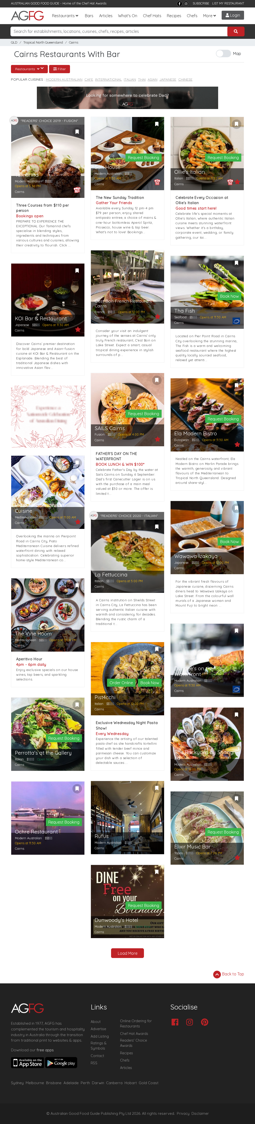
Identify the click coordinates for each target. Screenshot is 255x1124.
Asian (152, 79)
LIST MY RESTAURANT (228, 3)
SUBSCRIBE (201, 3)
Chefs (192, 15)
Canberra (114, 1082)
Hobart (131, 1082)
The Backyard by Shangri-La (206, 755)
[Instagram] (186, 3)
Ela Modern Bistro (195, 433)
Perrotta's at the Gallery (43, 753)
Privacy (183, 1113)
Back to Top (232, 973)
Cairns (73, 42)
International (108, 79)
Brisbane (54, 1082)
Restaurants (63, 15)
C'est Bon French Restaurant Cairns (123, 303)
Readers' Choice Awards (133, 1043)
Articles (106, 15)
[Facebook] (179, 3)
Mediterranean (25, 517)
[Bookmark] (77, 132)
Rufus (102, 836)
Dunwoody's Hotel (116, 920)
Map (237, 53)
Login (234, 15)
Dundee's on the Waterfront (193, 671)
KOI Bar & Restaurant (41, 318)
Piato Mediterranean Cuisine (39, 508)
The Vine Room (33, 633)
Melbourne (35, 1082)
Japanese (167, 79)
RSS (94, 1063)
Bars (89, 15)
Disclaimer (200, 1113)
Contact (97, 1056)
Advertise (98, 1029)
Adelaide (71, 1082)
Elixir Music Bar (192, 846)
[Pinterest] (206, 1022)
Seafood (180, 317)
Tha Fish (184, 311)
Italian (130, 79)
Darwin (98, 1082)
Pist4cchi (105, 697)
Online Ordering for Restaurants (136, 1024)
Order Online (121, 682)
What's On (127, 15)
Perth (85, 1082)
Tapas (178, 853)
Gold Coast (148, 1082)
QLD (14, 42)
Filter (61, 69)
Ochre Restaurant (36, 832)
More (207, 15)
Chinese (185, 79)
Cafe (88, 79)
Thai (142, 79)
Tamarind (27, 175)
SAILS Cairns (110, 428)
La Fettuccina (111, 574)
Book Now (229, 296)
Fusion (100, 434)
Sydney (17, 1082)
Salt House (107, 167)
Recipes (174, 15)
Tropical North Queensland (43, 42)
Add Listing (100, 1036)
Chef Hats (152, 15)
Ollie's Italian (189, 172)
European (181, 440)
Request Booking (143, 157)
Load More (127, 953)
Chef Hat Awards (94, 3)
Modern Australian (64, 79)
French (100, 312)
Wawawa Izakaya (196, 556)
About (96, 1021)
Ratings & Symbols (99, 1046)
